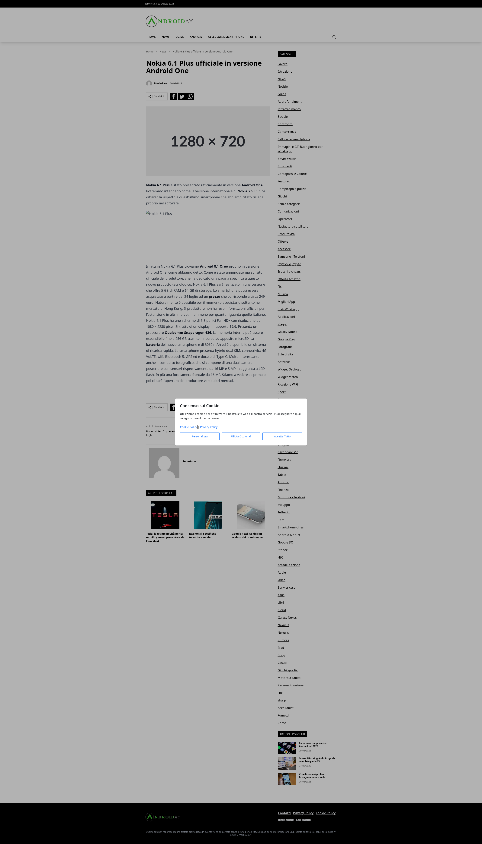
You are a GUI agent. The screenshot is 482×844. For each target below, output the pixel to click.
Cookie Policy (188, 427)
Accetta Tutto (282, 436)
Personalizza (200, 436)
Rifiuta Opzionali (241, 436)
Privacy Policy (208, 427)
